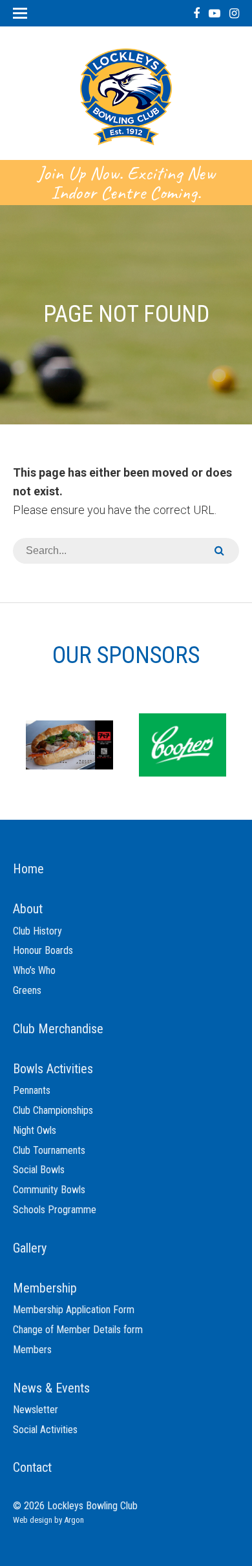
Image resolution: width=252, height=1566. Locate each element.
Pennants (31, 1090)
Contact (32, 1467)
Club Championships (53, 1110)
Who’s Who (34, 970)
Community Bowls (49, 1190)
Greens (27, 990)
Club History (37, 931)
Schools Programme (54, 1210)
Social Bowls (39, 1170)
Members (32, 1349)
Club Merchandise (58, 1028)
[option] (69, 744)
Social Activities (45, 1429)
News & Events (51, 1388)
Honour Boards (43, 950)
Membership (45, 1288)
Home (28, 869)
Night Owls (34, 1130)
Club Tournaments (49, 1150)
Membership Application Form (73, 1309)
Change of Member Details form (78, 1329)
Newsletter (35, 1409)
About (28, 909)
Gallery (30, 1248)
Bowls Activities (53, 1068)
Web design (32, 1520)
